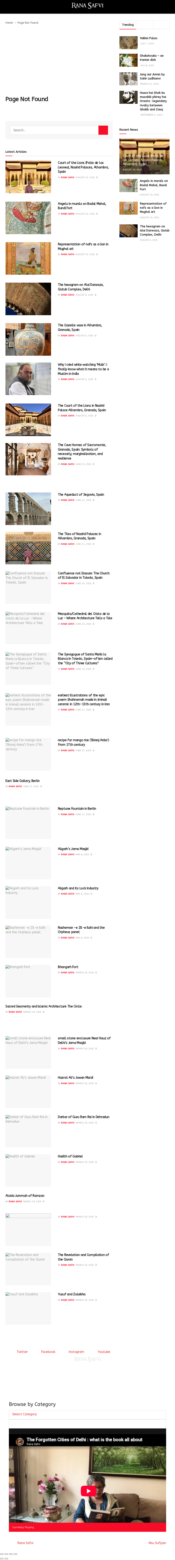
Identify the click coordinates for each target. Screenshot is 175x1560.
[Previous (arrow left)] (2, 1558)
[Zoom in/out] (15, 1554)
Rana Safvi (67, 177)
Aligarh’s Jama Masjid (73, 849)
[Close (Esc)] (2, 1554)
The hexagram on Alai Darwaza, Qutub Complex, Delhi (155, 230)
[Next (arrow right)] (6, 1558)
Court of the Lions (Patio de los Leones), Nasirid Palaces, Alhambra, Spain (83, 167)
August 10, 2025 (85, 177)
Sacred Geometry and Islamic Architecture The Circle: (43, 1006)
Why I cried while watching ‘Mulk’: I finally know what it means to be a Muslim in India (83, 369)
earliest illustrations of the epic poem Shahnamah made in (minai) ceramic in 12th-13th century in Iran (84, 699)
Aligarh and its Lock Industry (78, 888)
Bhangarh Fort (68, 967)
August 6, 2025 (84, 295)
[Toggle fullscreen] (11, 1554)
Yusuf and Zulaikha (71, 1294)
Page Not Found (28, 22)
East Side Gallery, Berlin (22, 781)
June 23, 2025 (83, 464)
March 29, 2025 (85, 972)
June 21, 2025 (83, 500)
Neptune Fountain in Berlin (77, 809)
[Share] (6, 1554)
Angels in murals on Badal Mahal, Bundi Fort (154, 185)
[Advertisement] (59, 59)
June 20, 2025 (83, 583)
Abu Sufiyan (157, 1543)
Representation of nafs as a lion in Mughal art (153, 207)
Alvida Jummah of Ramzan (24, 1196)
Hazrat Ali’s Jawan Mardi (75, 1078)
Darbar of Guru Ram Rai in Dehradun (83, 1117)
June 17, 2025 (83, 709)
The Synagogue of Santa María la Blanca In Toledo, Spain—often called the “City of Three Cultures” (85, 658)
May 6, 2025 (82, 854)
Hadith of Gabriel (70, 1156)
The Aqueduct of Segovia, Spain (81, 495)
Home (9, 22)
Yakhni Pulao (148, 38)
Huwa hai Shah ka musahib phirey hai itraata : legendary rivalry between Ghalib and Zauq (153, 101)
